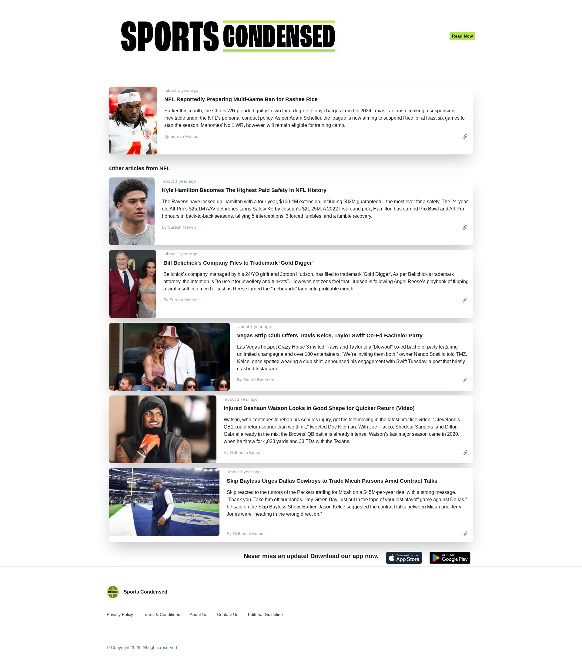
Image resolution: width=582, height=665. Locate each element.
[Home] (278, 36)
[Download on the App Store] (404, 558)
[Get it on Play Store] (450, 558)
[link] (465, 136)
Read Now (462, 36)
